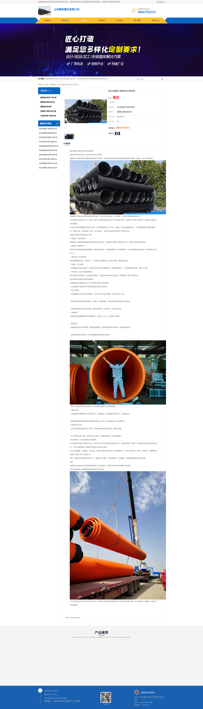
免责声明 (63, 701)
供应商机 (65, 20)
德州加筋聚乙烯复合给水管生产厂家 (49, 168)
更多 (57, 123)
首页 (46, 84)
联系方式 (155, 20)
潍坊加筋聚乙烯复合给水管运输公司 (49, 128)
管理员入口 (70, 701)
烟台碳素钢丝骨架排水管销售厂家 (49, 150)
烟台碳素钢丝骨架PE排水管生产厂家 (49, 155)
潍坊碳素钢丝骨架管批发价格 (48, 146)
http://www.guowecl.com (73, 617)
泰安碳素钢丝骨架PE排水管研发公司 (49, 137)
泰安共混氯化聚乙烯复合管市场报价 (49, 159)
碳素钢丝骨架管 (45, 106)
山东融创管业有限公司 (51, 698)
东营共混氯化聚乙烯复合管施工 (49, 141)
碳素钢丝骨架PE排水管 (48, 97)
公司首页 (47, 20)
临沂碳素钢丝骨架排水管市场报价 (49, 133)
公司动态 (119, 20)
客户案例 (137, 20)
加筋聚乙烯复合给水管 (48, 111)
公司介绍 (101, 20)
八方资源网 (56, 701)
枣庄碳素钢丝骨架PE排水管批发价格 (49, 163)
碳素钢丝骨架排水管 (47, 102)
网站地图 (77, 701)
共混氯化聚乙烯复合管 (48, 116)
